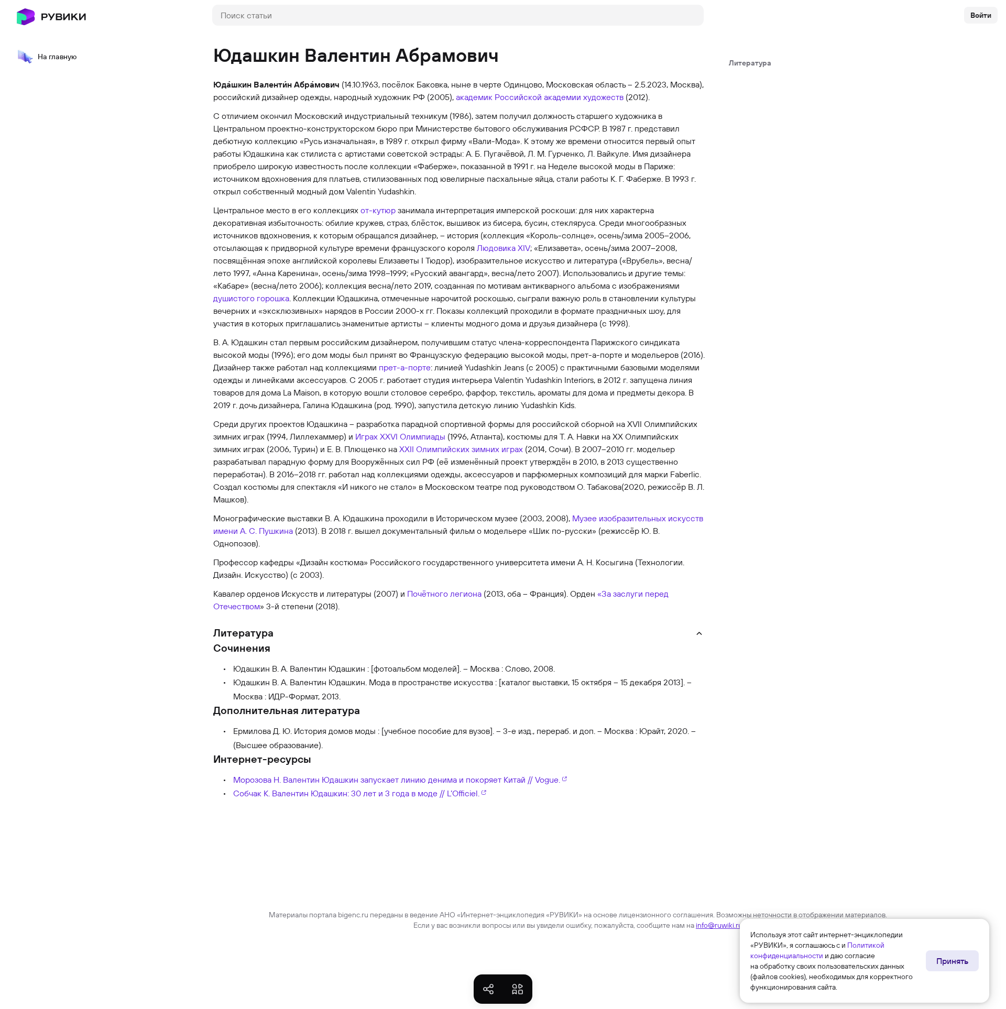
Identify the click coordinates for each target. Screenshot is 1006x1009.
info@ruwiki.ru (719, 925)
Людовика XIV (503, 248)
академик (474, 97)
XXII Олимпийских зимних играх (461, 449)
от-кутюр (378, 210)
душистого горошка (251, 298)
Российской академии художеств (559, 97)
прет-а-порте (405, 367)
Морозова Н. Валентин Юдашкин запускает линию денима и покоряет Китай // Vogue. (396, 779)
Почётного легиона (444, 593)
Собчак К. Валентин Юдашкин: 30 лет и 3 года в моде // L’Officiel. (356, 793)
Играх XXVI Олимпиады (400, 436)
